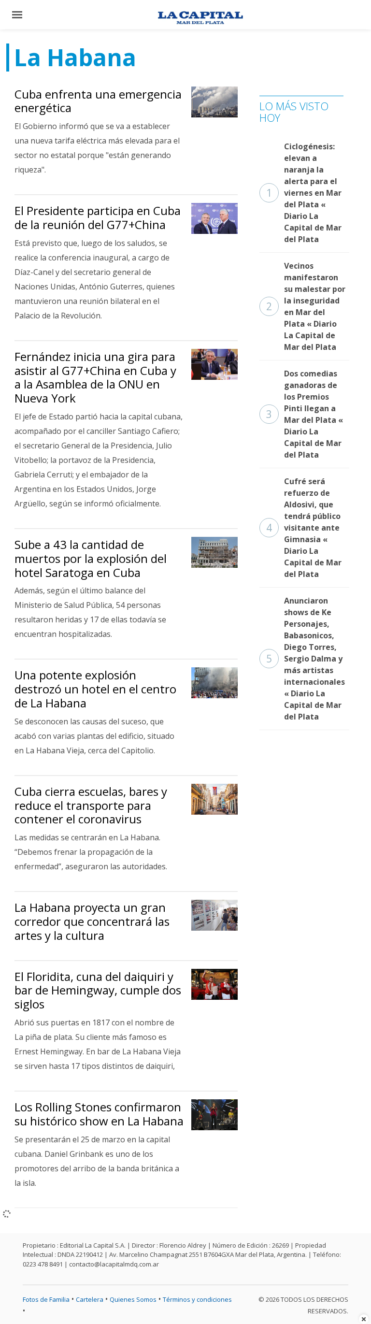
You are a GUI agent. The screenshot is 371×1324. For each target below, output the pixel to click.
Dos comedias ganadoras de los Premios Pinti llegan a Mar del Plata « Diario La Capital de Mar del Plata (304, 414)
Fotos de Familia (46, 1299)
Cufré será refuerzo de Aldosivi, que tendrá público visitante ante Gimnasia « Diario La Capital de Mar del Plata (304, 527)
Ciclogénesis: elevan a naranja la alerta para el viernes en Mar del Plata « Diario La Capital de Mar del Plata (304, 193)
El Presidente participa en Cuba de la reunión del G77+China (97, 217)
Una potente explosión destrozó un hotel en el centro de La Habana (95, 689)
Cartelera (89, 1299)
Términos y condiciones (197, 1299)
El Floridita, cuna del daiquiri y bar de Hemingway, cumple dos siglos (97, 990)
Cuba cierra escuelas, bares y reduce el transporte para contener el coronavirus (90, 805)
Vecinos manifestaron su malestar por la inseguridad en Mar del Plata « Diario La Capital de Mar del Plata (305, 306)
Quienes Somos (133, 1299)
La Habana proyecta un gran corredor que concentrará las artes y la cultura (92, 921)
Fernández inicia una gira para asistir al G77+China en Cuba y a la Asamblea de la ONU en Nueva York (95, 377)
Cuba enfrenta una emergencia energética (98, 101)
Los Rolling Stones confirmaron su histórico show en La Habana (99, 1114)
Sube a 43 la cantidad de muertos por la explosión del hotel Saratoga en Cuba (90, 558)
